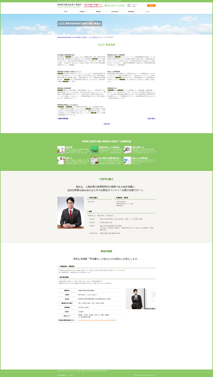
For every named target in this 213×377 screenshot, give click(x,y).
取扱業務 (82, 11)
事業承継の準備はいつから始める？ (68, 105)
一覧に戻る (106, 124)
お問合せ (151, 5)
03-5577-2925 (116, 5)
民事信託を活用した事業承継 (116, 55)
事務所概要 (131, 11)
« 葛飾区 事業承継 (62, 118)
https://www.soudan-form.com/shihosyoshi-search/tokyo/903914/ (97, 320)
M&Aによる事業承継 (113, 71)
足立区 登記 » (152, 118)
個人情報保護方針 (62, 375)
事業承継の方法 (112, 88)
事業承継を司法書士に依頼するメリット (69, 71)
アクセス (147, 11)
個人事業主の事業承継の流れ (66, 55)
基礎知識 (98, 11)
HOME (65, 11)
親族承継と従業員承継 (64, 88)
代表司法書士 (114, 11)
